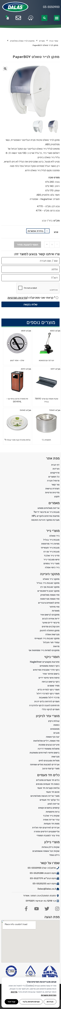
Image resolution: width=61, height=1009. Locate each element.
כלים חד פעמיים (48, 775)
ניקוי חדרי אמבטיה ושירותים (46, 669)
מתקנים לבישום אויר (49, 614)
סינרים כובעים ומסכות (49, 744)
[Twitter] (47, 908)
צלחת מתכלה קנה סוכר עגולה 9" (17, 440)
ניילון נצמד (54, 855)
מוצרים (42, 41)
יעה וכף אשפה (52, 736)
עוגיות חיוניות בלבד (31, 1002)
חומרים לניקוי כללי (50, 709)
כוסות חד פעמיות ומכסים (47, 784)
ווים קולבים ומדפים (50, 626)
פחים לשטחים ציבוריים (48, 602)
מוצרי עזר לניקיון (48, 716)
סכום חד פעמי (52, 792)
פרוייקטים (54, 472)
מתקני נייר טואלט (51, 579)
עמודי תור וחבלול (51, 642)
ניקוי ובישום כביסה (50, 681)
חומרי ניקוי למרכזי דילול (47, 693)
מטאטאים (54, 729)
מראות (56, 646)
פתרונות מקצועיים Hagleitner (44, 662)
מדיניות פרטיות (52, 492)
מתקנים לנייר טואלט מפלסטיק (22, 41)
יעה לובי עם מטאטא (46, 360)
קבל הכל (11, 1002)
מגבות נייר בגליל (51, 539)
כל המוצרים (53, 476)
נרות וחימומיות (52, 811)
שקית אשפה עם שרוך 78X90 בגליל (46, 400)
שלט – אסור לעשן (17, 360)
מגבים (56, 732)
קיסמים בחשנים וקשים (48, 807)
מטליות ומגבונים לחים (49, 760)
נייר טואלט (54, 535)
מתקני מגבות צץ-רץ (49, 587)
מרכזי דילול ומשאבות (49, 697)
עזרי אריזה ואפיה (51, 819)
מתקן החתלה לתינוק (49, 630)
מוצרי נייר (53, 531)
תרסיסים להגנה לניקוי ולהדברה (44, 705)
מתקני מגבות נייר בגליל (48, 583)
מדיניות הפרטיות (17, 297)
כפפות (56, 725)
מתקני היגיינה (50, 574)
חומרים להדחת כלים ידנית (46, 701)
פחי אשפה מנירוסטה (49, 598)
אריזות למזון (53, 803)
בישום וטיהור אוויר (50, 673)
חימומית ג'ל (46, 440)
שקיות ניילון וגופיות (50, 847)
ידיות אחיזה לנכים (50, 618)
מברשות (55, 756)
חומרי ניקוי (52, 657)
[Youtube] (36, 908)
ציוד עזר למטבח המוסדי (47, 835)
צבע (56, 232)
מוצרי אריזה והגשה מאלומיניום (44, 796)
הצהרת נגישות (52, 488)
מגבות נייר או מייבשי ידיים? (46, 512)
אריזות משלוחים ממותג (48, 508)
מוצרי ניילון (52, 842)
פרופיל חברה (53, 480)
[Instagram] (57, 908)
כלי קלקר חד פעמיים (49, 799)
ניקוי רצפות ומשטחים (49, 665)
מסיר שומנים (53, 685)
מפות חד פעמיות (51, 823)
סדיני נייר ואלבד (51, 555)
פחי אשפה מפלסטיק (49, 594)
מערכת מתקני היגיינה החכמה (45, 520)
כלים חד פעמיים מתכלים (47, 780)
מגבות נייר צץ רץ (51, 551)
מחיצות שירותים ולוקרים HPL (45, 516)
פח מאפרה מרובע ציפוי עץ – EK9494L (17, 400)
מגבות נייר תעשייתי (50, 547)
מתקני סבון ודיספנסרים (48, 591)
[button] (57, 18)
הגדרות (50, 1002)
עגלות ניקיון (53, 721)
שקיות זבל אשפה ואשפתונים (45, 851)
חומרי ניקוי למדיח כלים (48, 689)
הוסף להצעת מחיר (27, 244)
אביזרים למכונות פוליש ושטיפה (44, 764)
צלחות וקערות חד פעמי (48, 788)
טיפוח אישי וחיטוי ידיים (49, 677)
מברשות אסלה (52, 634)
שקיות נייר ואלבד (51, 815)
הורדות (56, 468)
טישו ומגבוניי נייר (51, 559)
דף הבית (55, 464)
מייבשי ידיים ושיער (50, 622)
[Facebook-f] (26, 908)
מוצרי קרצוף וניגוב (50, 768)
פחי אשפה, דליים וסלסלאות (46, 740)
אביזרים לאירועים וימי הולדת (45, 827)
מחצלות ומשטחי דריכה (48, 748)
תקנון (56, 496)
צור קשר (55, 484)
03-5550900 (51, 7)
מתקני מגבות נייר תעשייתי (46, 638)
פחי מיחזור (54, 606)
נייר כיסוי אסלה (52, 567)
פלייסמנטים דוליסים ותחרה (46, 831)
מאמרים (54, 503)
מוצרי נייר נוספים (51, 563)
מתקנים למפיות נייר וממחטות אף (44, 650)
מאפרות (55, 610)
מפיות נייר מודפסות (50, 543)
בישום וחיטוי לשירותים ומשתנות (44, 752)
